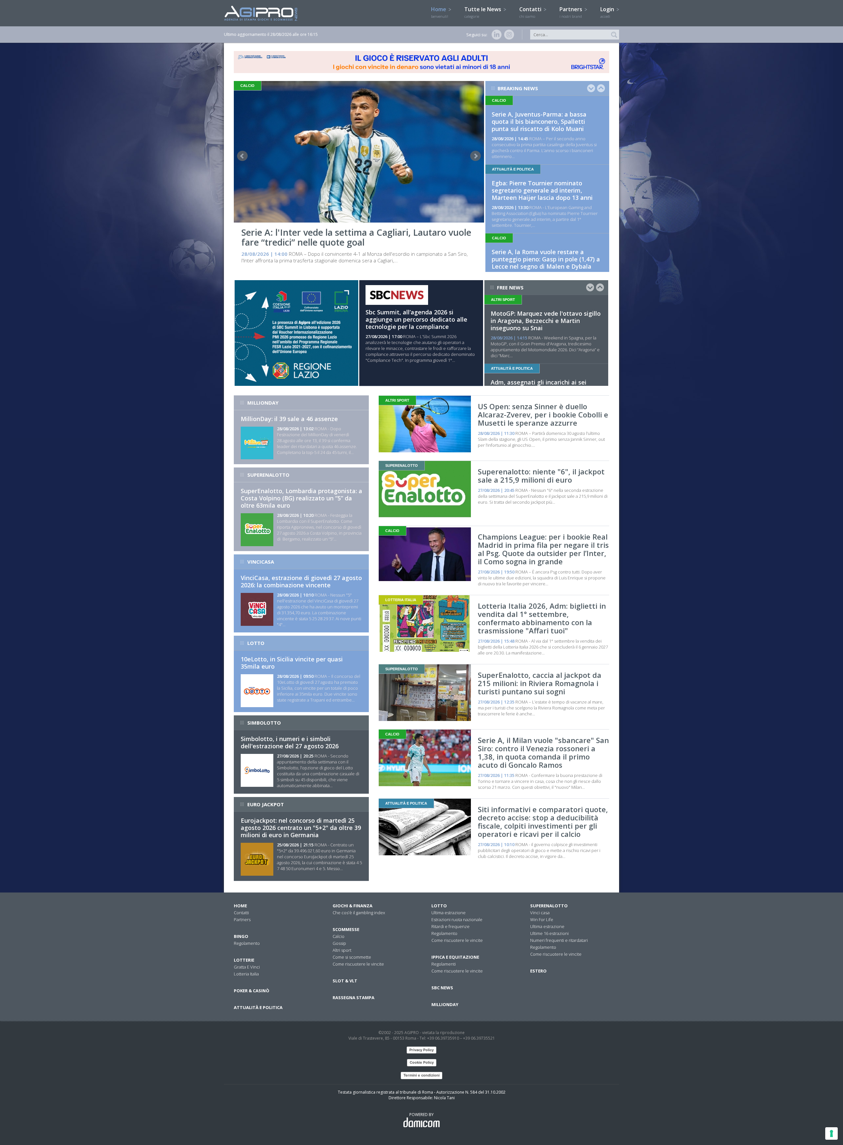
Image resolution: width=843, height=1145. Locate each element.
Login (607, 12)
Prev (242, 156)
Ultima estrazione (448, 913)
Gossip (339, 943)
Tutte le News (483, 12)
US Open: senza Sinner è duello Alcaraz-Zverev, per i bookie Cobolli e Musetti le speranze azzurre (543, 414)
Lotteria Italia (246, 974)
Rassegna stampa (353, 997)
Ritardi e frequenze (450, 926)
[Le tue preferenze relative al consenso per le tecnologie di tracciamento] (831, 1133)
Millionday (444, 1004)
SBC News (442, 988)
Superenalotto (549, 906)
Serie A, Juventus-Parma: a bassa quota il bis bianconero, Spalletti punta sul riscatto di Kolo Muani (539, 121)
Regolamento (247, 943)
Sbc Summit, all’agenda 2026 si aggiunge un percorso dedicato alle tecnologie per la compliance (416, 319)
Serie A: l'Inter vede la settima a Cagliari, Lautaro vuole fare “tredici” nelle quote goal (356, 237)
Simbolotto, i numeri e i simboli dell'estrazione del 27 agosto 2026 (290, 742)
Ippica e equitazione (455, 957)
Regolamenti (443, 964)
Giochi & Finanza (352, 906)
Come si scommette (352, 957)
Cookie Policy (422, 1062)
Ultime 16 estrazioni (549, 933)
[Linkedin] (495, 35)
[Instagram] (508, 35)
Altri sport (342, 950)
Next (475, 156)
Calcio (338, 936)
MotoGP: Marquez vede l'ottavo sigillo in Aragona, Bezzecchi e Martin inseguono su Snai (546, 320)
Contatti (531, 12)
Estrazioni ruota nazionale (456, 919)
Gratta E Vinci (247, 967)
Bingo (241, 936)
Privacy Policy (421, 1050)
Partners (571, 12)
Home (439, 12)
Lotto (439, 906)
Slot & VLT (345, 981)
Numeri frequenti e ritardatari (559, 940)
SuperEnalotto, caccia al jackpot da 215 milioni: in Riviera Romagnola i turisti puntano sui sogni (539, 683)
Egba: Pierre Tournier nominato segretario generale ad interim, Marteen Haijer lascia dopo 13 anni (542, 190)
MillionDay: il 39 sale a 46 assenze (289, 419)
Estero (538, 971)
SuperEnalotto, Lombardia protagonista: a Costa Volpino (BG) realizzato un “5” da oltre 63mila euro (301, 498)
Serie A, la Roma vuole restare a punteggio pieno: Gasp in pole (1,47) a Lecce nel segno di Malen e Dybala (546, 259)
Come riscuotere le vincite (358, 964)
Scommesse (346, 929)
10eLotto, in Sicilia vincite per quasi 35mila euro (292, 662)
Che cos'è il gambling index (359, 913)
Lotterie (244, 960)
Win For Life (541, 919)
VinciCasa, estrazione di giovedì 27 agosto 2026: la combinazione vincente (301, 581)
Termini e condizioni (421, 1075)
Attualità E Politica (258, 1007)
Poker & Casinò (251, 991)
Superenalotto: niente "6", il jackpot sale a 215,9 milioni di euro (541, 475)
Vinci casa (540, 913)
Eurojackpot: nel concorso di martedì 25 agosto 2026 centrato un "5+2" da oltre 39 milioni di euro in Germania (301, 827)
